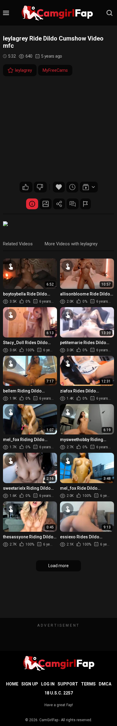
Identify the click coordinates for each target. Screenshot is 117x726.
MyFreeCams (55, 70)
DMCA (105, 684)
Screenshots (46, 203)
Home (12, 684)
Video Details (32, 203)
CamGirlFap (48, 720)
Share (59, 203)
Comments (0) (73, 203)
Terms (88, 684)
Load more (58, 565)
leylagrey (23, 70)
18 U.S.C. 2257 (58, 693)
